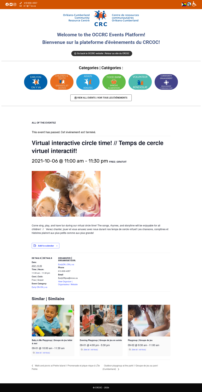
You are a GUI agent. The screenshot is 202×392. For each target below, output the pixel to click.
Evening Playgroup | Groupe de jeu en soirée (101, 340)
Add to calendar (46, 246)
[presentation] (53, 320)
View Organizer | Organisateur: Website (68, 283)
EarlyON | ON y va (66, 264)
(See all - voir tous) (43, 352)
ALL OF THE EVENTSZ (44, 122)
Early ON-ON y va (39, 287)
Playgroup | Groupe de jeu (140, 340)
